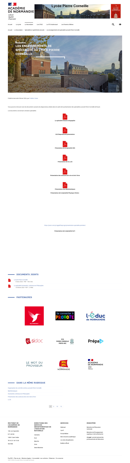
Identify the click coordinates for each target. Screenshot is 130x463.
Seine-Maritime (38, 447)
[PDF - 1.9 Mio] (65, 171)
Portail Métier (64, 433)
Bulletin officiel (64, 443)
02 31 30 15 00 (14, 440)
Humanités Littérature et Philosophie (19, 394)
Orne (35, 444)
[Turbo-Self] (34, 316)
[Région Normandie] (65, 364)
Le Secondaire (29, 24)
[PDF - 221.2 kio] (65, 116)
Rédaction (52, 458)
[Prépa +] (95, 341)
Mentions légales (26, 458)
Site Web (10, 444)
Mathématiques (12, 391)
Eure (35, 438)
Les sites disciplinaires (66, 440)
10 (57, 406)
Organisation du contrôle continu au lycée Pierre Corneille (24, 388)
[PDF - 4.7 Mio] (65, 130)
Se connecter (59, 458)
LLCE (9, 399)
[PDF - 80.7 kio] (65, 185)
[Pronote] (65, 316)
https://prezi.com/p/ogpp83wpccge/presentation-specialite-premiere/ (65, 225)
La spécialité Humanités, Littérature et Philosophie (28, 285)
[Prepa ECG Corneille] (65, 341)
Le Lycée (18, 24)
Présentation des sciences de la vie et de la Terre (22, 397)
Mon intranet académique (68, 437)
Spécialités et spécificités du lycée (34, 30)
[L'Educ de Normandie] (95, 316)
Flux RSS (10, 458)
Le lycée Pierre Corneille (21, 280)
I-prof (62, 430)
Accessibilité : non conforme (40, 458)
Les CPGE (40, 24)
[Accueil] (65, 11)
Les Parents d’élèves (67, 24)
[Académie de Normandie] (95, 364)
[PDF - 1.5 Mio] (65, 144)
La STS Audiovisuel (52, 24)
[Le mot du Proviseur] (34, 364)
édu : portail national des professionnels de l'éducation (95, 438)
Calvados (37, 435)
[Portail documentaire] (34, 341)
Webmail (62, 427)
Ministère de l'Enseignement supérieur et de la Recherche (95, 433)
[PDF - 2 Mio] (65, 157)
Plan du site (17, 458)
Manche (36, 441)
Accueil (10, 24)
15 (61, 406)
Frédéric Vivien (33, 98)
